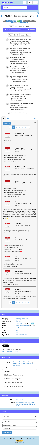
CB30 (11, 20)
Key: (3, 328)
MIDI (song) (32, 404)
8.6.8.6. (18, 332)
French (30, 362)
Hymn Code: (6, 335)
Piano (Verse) (26, 26)
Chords (16, 35)
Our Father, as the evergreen (12, 379)
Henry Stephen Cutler (22, 325)
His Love (18, 321)
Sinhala (23, 364)
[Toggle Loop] (23, 30)
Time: (4, 330)
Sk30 (23, 22)
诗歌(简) (18, 365)
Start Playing (7, 432)
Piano (22, 35)
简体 (30, 439)
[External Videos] (8, 118)
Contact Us (7, 439)
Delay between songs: (9, 425)
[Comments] (3, 118)
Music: (4, 325)
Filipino (25, 362)
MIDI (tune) (19, 406)
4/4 (17, 330)
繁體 (34, 439)
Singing (12, 26)
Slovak (27, 364)
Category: (5, 319)
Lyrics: (4, 323)
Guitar (28, 35)
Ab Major (19, 328)
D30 (15, 20)
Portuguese (16, 364)
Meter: (4, 332)
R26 (13, 22)
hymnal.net (21, 442)
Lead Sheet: (11, 400)
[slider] (32, 29)
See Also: (9, 368)
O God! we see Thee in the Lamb (13, 375)
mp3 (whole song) (21, 402)
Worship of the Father (22, 319)
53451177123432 (21, 335)
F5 (21, 20)
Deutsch (24, 439)
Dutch (21, 362)
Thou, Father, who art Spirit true (13, 382)
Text (10, 35)
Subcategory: (6, 321)
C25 (8, 20)
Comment (7, 123)
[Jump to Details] (37, 13)
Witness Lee (19, 323)
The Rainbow (7, 371)
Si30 (19, 22)
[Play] (5, 30)
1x (25, 29)
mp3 (26, 404)
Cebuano (16, 362)
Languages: (8, 362)
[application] (19, 30)
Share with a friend (12, 351)
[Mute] (29, 30)
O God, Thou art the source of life (13, 386)
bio (32, 323)
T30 (26, 22)
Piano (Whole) (18, 26)
